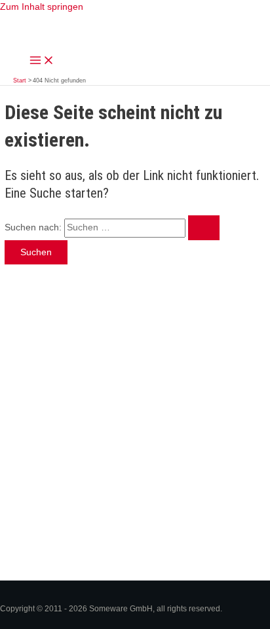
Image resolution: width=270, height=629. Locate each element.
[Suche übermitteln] (204, 227)
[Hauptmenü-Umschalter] (42, 61)
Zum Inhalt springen (41, 7)
